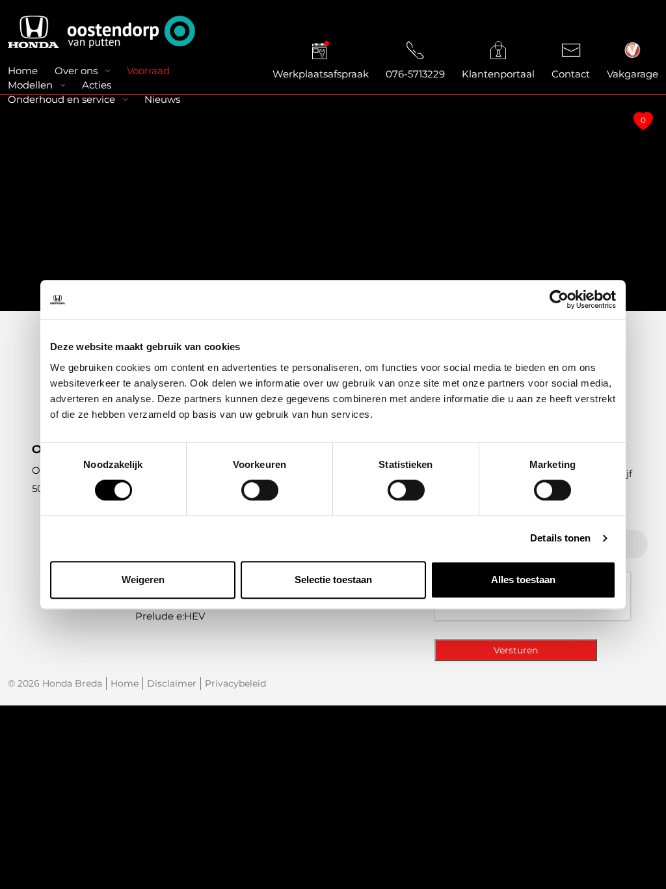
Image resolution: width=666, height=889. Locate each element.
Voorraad (148, 70)
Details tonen (560, 537)
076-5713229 (415, 74)
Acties (96, 85)
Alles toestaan (523, 579)
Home (23, 70)
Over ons (76, 70)
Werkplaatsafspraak (321, 74)
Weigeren (143, 579)
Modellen (30, 85)
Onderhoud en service (61, 99)
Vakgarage (632, 74)
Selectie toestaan (333, 579)
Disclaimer (171, 683)
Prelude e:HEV (170, 616)
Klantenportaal (498, 74)
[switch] (259, 490)
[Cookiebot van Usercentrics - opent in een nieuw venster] (559, 299)
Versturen (516, 650)
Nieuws (162, 99)
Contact (571, 74)
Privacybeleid (235, 683)
